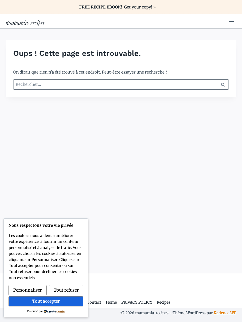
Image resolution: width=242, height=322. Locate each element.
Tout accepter (46, 301)
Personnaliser (27, 290)
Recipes (163, 302)
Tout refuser (66, 290)
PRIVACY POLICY (136, 302)
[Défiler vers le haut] (230, 315)
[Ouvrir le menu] (231, 21)
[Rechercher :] (121, 84)
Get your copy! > (117, 7)
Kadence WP (225, 312)
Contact (94, 302)
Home (111, 302)
